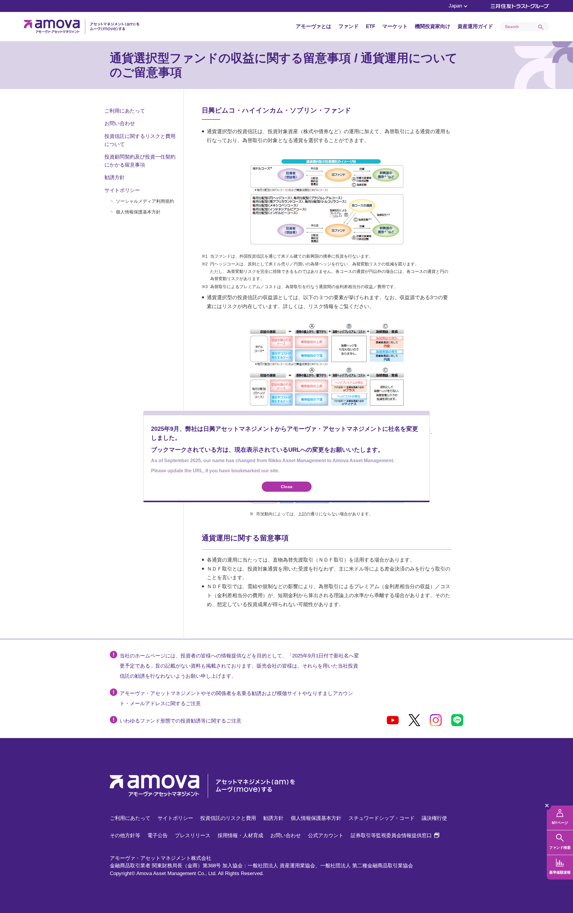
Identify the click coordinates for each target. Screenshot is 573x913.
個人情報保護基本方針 (138, 211)
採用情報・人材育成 (240, 835)
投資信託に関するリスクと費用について (139, 140)
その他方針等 (125, 835)
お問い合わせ (119, 123)
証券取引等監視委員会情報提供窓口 (395, 835)
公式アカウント (326, 835)
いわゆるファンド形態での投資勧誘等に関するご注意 (180, 721)
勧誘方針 (114, 177)
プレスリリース (192, 835)
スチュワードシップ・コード (382, 818)
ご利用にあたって (124, 111)
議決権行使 (434, 818)
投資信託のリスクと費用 (228, 818)
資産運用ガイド (475, 26)
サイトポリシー (122, 190)
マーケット (395, 26)
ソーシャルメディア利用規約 (145, 201)
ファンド (348, 26)
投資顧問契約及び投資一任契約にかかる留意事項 (139, 161)
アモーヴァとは (313, 26)
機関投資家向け (432, 26)
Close (286, 486)
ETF (370, 26)
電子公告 (157, 835)
